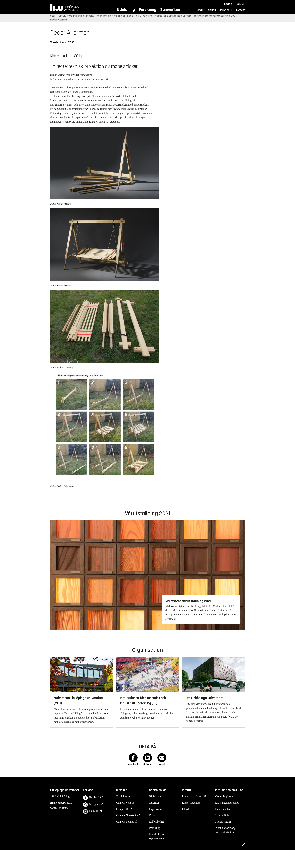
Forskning (147, 9)
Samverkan (170, 9)
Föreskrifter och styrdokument (157, 836)
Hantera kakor (223, 809)
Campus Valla (123, 802)
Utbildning (126, 9)
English (228, 3)
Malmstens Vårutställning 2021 (217, 15)
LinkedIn (94, 811)
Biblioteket (155, 796)
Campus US (122, 809)
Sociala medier (223, 821)
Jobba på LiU (226, 10)
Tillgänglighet (222, 815)
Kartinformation (124, 796)
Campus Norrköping (127, 815)
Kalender (154, 802)
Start (53, 15)
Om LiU (201, 10)
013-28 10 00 (60, 807)
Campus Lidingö (125, 821)
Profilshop (154, 828)
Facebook (94, 797)
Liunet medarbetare (192, 796)
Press (152, 815)
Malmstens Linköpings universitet (175, 15)
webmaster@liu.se (225, 832)
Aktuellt (212, 10)
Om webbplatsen (224, 796)
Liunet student (190, 802)
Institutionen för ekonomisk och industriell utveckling (119, 15)
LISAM (186, 809)
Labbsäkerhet (156, 821)
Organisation (76, 15)
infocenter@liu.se (62, 802)
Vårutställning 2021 (62, 42)
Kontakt (240, 10)
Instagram (94, 804)
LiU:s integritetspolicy (227, 802)
